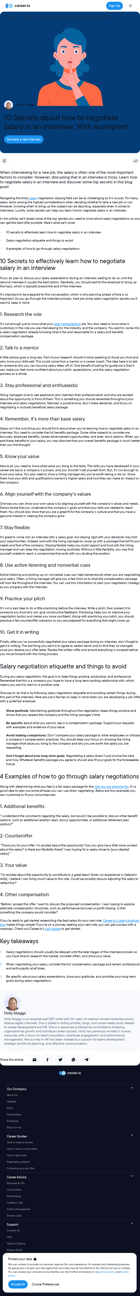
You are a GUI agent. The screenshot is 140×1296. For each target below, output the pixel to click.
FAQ (9, 1237)
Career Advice (12, 17)
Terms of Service (16, 1243)
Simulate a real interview (24, 139)
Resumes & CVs (16, 1183)
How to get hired (16, 1155)
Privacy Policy (15, 1250)
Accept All (18, 1284)
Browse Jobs (14, 1215)
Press (10, 1108)
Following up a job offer (20, 1168)
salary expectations (67, 324)
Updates (11, 1101)
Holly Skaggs (26, 105)
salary (33, 198)
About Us (12, 1095)
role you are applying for (111, 786)
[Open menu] (130, 6)
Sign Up (114, 6)
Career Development (19, 1209)
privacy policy (108, 1272)
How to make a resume (20, 1142)
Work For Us (14, 1127)
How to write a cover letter (22, 1149)
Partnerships (14, 1114)
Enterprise (12, 1121)
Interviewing (29, 17)
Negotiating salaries (18, 1162)
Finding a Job (15, 1202)
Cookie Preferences (45, 1284)
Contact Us (13, 1230)
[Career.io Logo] (17, 6)
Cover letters (14, 1189)
